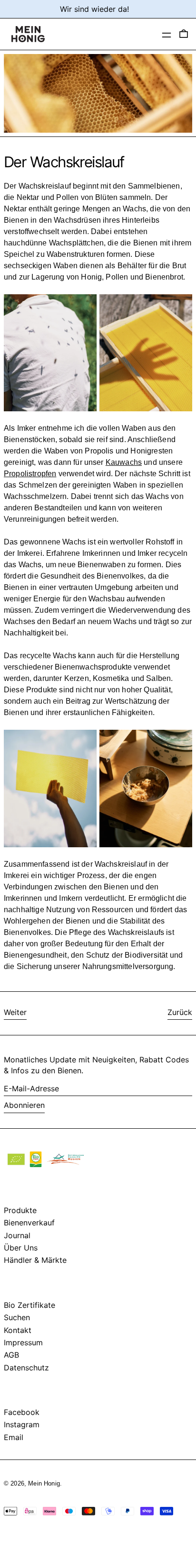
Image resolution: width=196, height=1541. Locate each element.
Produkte (20, 1210)
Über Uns (21, 1247)
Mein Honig (44, 1483)
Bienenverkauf (29, 1222)
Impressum (23, 1342)
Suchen (17, 1317)
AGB (11, 1355)
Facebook (21, 1412)
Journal (17, 1235)
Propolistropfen (30, 474)
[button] (185, 34)
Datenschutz (26, 1367)
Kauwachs (124, 462)
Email (13, 1437)
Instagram (21, 1424)
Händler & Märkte (35, 1260)
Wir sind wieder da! (94, 9)
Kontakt (17, 1330)
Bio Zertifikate (29, 1305)
